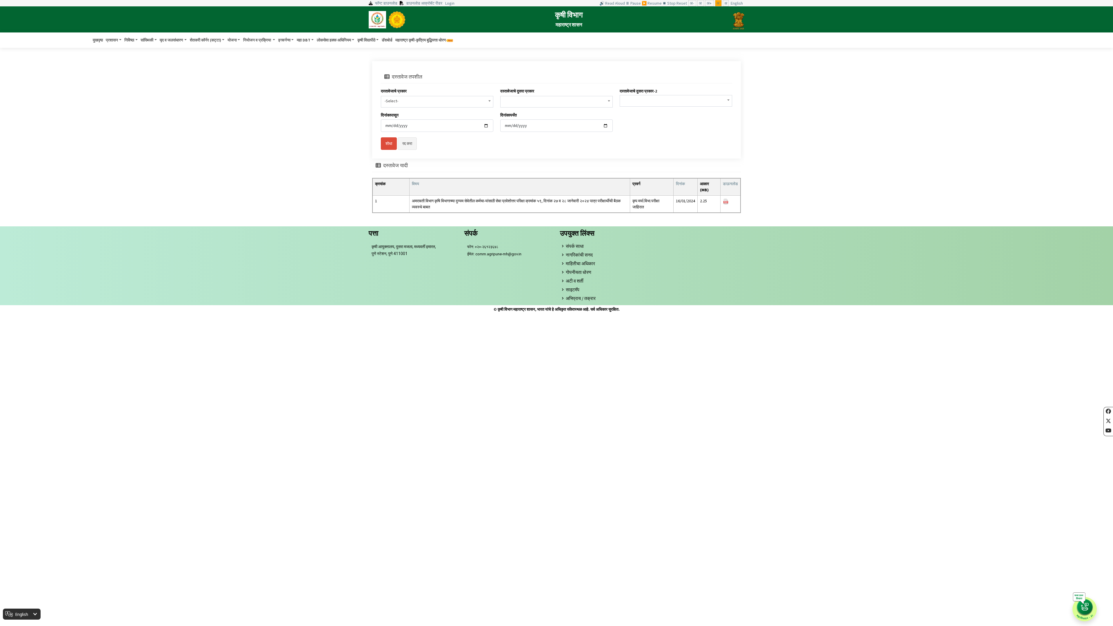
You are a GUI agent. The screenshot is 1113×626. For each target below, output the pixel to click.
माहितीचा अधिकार (580, 263)
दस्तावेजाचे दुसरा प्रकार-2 (638, 91)
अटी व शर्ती (574, 281)
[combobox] (437, 102)
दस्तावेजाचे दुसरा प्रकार (517, 91)
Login (449, 3)
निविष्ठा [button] (129, 40)
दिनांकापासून (390, 115)
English (737, 3)
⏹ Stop (669, 3)
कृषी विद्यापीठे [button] (366, 40)
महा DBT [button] (303, 40)
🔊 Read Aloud (612, 3)
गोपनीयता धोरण (578, 272)
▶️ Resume (652, 3)
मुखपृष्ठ (98, 40)
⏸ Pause (634, 3)
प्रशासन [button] (112, 40)
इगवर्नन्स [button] (284, 40)
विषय (415, 183)
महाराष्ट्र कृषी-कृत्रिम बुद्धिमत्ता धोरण (420, 40)
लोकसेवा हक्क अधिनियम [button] (334, 40)
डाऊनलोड (730, 183)
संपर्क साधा (575, 246)
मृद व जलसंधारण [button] (171, 40)
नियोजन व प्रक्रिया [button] (257, 40)
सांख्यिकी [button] (147, 40)
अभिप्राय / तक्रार (581, 298)
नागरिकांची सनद (579, 254)
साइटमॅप (572, 289)
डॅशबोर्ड (387, 40)
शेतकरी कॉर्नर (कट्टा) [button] (205, 40)
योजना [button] (232, 40)
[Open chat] (1084, 609)
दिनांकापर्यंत (508, 115)
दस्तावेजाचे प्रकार (394, 91)
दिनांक (680, 183)
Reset (682, 3)
